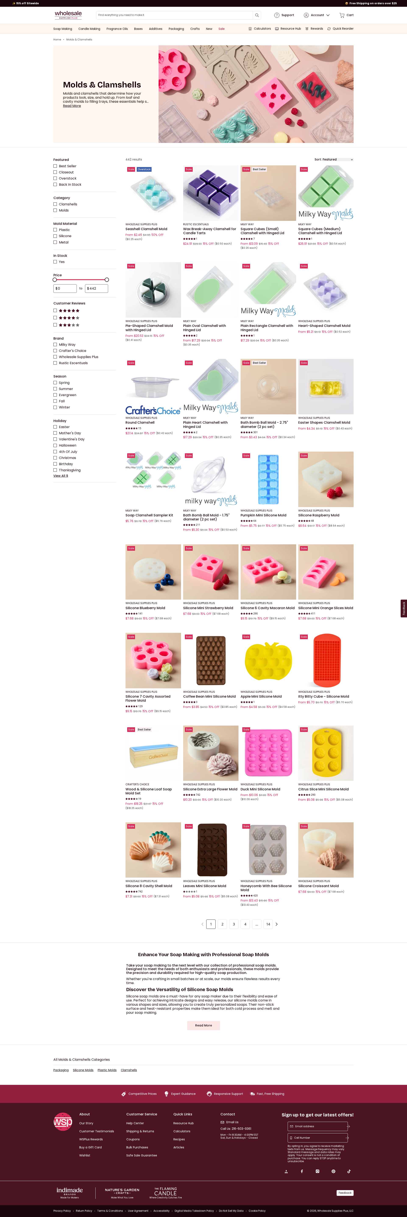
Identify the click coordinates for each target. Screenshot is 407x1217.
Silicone (65, 236)
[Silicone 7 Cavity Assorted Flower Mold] (153, 660)
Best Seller (68, 166)
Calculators (181, 1131)
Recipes (179, 1139)
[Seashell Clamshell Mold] (153, 193)
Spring (64, 383)
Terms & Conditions (110, 1211)
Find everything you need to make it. (121, 15)
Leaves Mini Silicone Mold (204, 886)
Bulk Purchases (137, 1147)
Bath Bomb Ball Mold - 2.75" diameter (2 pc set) (264, 424)
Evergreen (67, 395)
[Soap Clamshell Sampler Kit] (153, 479)
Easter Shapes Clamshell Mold (324, 422)
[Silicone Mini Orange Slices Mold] (326, 572)
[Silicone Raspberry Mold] (326, 479)
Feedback (345, 1193)
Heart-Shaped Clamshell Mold (324, 326)
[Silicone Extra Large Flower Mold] (211, 753)
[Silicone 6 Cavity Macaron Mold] (268, 572)
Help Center (135, 1123)
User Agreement (138, 1211)
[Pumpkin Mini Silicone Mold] (268, 479)
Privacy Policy (62, 1211)
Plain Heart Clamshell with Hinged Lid (205, 424)
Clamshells (68, 204)
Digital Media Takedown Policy (194, 1211)
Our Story (86, 1123)
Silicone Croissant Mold (318, 886)
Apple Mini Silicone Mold (261, 696)
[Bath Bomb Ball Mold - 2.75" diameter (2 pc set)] (268, 386)
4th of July (68, 451)
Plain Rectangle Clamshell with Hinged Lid (267, 328)
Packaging (61, 1070)
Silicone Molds (83, 1070)
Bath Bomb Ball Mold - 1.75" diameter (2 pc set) (206, 517)
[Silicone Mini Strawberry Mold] (211, 572)
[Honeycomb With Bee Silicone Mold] (268, 850)
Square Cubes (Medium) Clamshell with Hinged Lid (320, 231)
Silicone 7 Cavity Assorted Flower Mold (147, 698)
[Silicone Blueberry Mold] (153, 572)
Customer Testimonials (96, 1131)
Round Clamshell (140, 422)
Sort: (318, 159)
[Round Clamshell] (153, 386)
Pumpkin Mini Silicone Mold (263, 515)
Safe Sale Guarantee (141, 1155)
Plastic (64, 230)
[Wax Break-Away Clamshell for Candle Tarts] (211, 193)
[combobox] (178, 15)
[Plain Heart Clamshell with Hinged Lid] (211, 386)
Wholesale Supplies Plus (78, 357)
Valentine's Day (72, 439)
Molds (64, 210)
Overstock (68, 178)
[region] (203, 3)
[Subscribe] (348, 1126)
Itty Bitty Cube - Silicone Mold (323, 696)
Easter (64, 427)
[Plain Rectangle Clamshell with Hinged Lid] (268, 290)
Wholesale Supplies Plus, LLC (335, 1211)
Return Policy (84, 1211)
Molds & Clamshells (79, 39)
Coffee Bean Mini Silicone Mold (209, 696)
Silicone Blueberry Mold (145, 608)
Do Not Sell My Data (231, 1211)
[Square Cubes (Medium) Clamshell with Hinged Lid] (326, 193)
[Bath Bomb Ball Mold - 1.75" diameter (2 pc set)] (211, 479)
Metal (63, 242)
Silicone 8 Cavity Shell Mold (148, 886)
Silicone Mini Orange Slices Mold (325, 608)
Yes (62, 262)
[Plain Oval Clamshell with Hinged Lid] (211, 290)
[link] (286, 1172)
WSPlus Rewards (91, 1139)
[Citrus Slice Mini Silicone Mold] (326, 753)
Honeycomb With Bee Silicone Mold (266, 888)
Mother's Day (70, 433)
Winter (64, 407)
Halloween (67, 445)
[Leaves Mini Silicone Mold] (211, 850)
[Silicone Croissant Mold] (326, 850)
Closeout (66, 172)
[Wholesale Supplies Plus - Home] (68, 15)
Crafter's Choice (72, 351)
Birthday (66, 464)
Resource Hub (183, 1123)
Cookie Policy (257, 1211)
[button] (72, 105)
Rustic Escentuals (73, 363)
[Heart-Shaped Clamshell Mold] (326, 290)
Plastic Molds (107, 1070)
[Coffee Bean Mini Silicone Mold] (211, 660)
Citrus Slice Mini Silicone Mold (323, 789)
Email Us (232, 1122)
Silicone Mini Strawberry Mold (208, 608)
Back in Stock (70, 184)
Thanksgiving (70, 470)
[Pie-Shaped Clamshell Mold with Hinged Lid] (153, 290)
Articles (178, 1147)
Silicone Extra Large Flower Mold (210, 789)
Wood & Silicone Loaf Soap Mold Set (148, 791)
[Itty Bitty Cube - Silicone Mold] (326, 660)
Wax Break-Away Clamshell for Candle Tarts (209, 231)
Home (57, 39)
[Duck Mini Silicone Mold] (268, 753)
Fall (62, 401)
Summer (66, 389)
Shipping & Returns (140, 1131)
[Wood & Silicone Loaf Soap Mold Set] (153, 753)
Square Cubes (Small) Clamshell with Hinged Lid (262, 231)
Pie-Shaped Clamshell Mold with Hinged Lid (149, 328)
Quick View (153, 215)
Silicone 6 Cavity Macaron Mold (268, 608)
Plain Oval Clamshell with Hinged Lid (204, 328)
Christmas (67, 458)
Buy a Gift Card (90, 1147)
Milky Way (67, 345)
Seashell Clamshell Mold (146, 229)
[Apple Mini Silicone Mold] (268, 660)
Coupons (133, 1139)
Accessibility (161, 1211)
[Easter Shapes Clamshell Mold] (326, 386)
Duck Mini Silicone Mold (260, 789)
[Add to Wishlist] (176, 170)
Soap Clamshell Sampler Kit (149, 515)
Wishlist (84, 1155)
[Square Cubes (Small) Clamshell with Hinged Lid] (268, 193)
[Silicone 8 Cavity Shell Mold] (153, 850)
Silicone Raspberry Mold (318, 515)
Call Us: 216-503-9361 (235, 1128)
